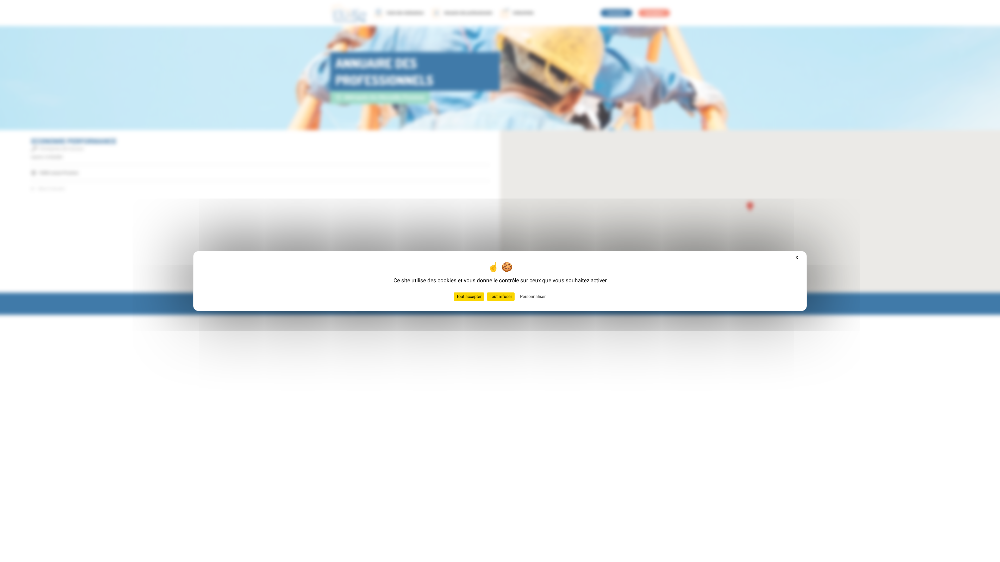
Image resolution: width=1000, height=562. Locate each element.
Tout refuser (501, 296)
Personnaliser (533, 296)
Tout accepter (469, 296)
